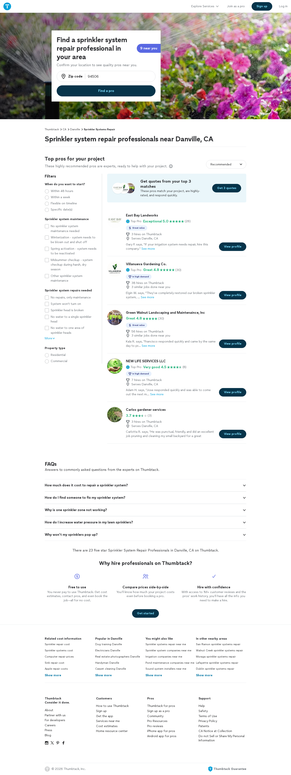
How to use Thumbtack (112, 706)
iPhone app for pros (161, 731)
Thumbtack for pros (161, 706)
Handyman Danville (107, 662)
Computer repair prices (59, 656)
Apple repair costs (56, 668)
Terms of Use (208, 716)
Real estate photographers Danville (117, 656)
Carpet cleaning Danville (110, 668)
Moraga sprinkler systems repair (216, 656)
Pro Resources (157, 721)
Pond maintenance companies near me (170, 662)
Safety (203, 711)
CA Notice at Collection (215, 731)
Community (155, 716)
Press (48, 730)
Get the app (104, 716)
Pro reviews (155, 726)
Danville (75, 129)
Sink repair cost (54, 662)
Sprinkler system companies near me (168, 650)
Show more (53, 675)
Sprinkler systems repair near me (166, 644)
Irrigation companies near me (164, 656)
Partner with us (55, 715)
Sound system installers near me (166, 668)
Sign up (101, 711)
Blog (48, 735)
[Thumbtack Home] (7, 6)
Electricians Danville (107, 650)
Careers (50, 725)
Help (202, 706)
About (49, 710)
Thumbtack (52, 129)
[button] (133, 221)
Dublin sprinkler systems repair (215, 668)
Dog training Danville (108, 644)
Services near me (108, 721)
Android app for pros (161, 736)
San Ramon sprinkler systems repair (218, 644)
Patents (204, 726)
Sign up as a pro (158, 711)
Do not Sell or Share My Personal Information (222, 738)
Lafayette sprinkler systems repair (217, 662)
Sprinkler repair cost (57, 644)
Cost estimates (107, 726)
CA (64, 129)
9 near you (148, 48)
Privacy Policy (208, 721)
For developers (55, 720)
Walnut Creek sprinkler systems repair (219, 650)
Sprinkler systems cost (59, 650)
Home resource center (112, 731)
